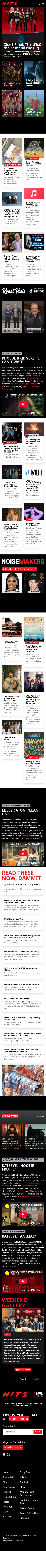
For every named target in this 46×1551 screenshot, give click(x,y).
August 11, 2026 (17, 569)
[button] (38, 1379)
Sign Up (38, 1432)
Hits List (7, 1491)
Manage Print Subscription (27, 1493)
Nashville (7, 1516)
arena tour (30, 1196)
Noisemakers (9, 1496)
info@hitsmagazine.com (13, 1540)
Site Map (24, 1517)
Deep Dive (25, 1472)
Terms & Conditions (30, 1512)
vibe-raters (10, 1116)
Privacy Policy (27, 1508)
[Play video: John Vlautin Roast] (34, 317)
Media (6, 1501)
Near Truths (9, 1486)
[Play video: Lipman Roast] (12, 317)
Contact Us (25, 1482)
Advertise (25, 1477)
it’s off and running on (23, 383)
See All (38, 1116)
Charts (6, 1482)
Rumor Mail (9, 1426)
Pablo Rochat (30, 386)
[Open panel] (43, 3)
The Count (8, 1506)
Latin (5, 1511)
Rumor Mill (8, 1477)
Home (6, 1472)
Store (22, 1486)
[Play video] (23, 1080)
